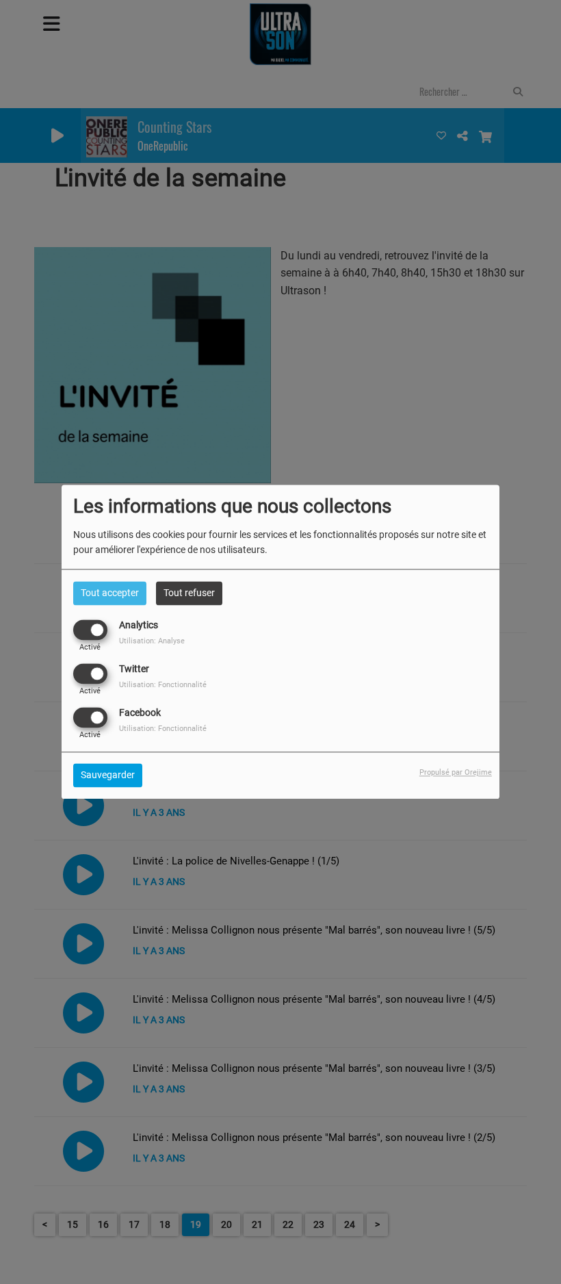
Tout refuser (189, 592)
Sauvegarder (108, 775)
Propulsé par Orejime (455, 773)
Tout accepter (110, 592)
